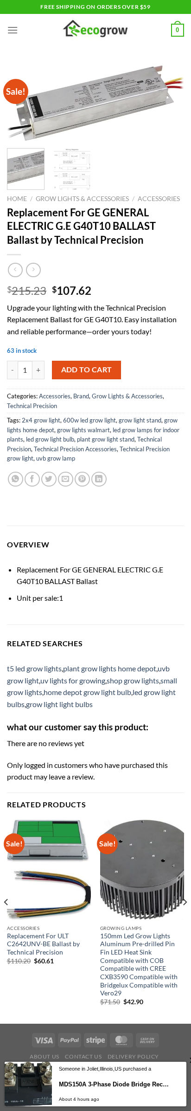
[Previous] (22, 104)
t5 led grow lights (34, 668)
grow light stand (140, 420)
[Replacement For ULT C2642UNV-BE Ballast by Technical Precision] (49, 869)
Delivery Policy (133, 1056)
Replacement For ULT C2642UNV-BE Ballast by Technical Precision (43, 944)
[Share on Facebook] (32, 479)
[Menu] (12, 30)
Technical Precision (32, 405)
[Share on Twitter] (49, 479)
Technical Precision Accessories (75, 449)
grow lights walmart (83, 430)
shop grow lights (133, 680)
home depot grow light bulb (87, 692)
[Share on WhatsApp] (15, 479)
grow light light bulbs (59, 704)
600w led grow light (89, 420)
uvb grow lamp (55, 458)
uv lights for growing (72, 680)
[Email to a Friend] (65, 479)
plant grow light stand (105, 439)
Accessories (159, 198)
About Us (44, 1056)
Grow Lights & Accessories (82, 198)
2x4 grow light (41, 420)
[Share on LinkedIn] (99, 479)
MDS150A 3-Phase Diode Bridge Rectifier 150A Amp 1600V (114, 1084)
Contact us (83, 1056)
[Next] (168, 104)
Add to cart (86, 369)
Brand (81, 396)
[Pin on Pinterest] (82, 479)
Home (17, 198)
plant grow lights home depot (109, 668)
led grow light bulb (50, 439)
